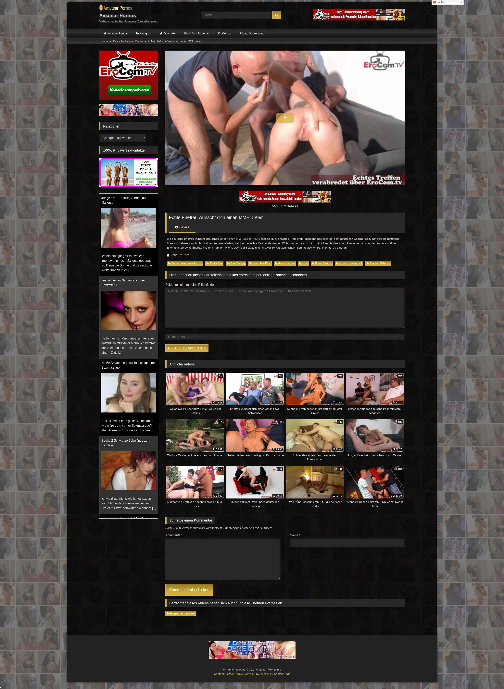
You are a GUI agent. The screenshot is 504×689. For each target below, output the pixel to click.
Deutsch (441, 2)
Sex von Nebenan (380, 263)
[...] (120, 270)
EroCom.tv (224, 33)
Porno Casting (323, 263)
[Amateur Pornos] (115, 8)
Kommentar (173, 535)
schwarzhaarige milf (350, 263)
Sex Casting (238, 263)
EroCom (183, 255)
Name (295, 535)
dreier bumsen (286, 263)
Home (105, 41)
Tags (287, 673)
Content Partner (224, 673)
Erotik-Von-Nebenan (196, 33)
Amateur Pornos (117, 33)
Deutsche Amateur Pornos (128, 41)
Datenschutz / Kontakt (270, 673)
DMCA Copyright (245, 673)
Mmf (305, 263)
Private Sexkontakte (252, 33)
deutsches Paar (262, 263)
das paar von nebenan (182, 613)
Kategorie (146, 33)
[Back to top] (491, 677)
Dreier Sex (216, 263)
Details (184, 227)
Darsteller (170, 33)
